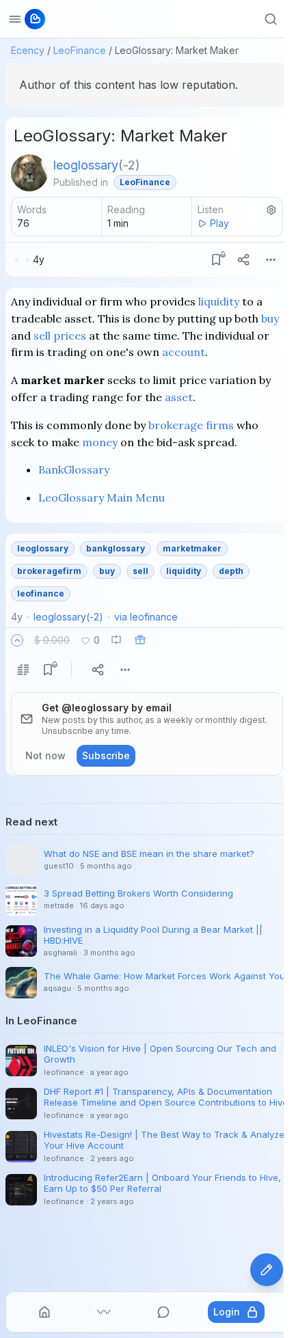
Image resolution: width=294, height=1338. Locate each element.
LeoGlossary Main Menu (101, 497)
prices (69, 335)
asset (179, 397)
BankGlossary (73, 469)
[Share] (243, 259)
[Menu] (270, 260)
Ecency (27, 50)
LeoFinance (79, 50)
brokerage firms (191, 425)
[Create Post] (266, 1269)
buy (270, 318)
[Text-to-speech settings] (271, 209)
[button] (17, 640)
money (100, 442)
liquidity (218, 301)
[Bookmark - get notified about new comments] (216, 260)
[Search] (271, 19)
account (183, 352)
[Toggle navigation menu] (15, 19)
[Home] (44, 1312)
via (146, 617)
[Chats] (163, 1312)
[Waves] (104, 1312)
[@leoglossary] (29, 172)
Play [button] (219, 223)
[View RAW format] (23, 670)
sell (42, 335)
